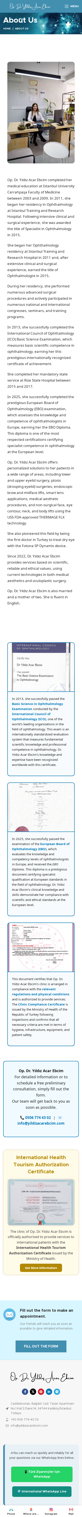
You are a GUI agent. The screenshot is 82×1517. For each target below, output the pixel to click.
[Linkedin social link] (49, 1392)
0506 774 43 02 (38, 1117)
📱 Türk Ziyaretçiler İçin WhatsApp (42, 1474)
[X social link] (33, 1392)
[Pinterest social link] (41, 1392)
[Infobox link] (41, 1319)
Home (7, 29)
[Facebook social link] (25, 1392)
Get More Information (41, 1268)
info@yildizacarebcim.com (41, 1123)
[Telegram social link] (57, 1392)
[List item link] (41, 1419)
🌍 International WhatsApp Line (41, 1491)
